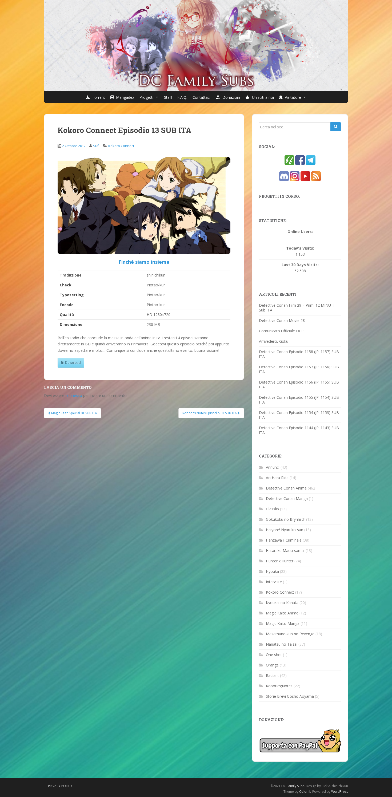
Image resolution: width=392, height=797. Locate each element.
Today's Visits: (300, 248)
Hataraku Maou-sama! (285, 550)
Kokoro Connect (121, 145)
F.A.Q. (182, 97)
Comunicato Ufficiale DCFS (282, 330)
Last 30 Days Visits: (300, 264)
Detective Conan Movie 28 (282, 320)
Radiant (272, 675)
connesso (73, 395)
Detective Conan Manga (287, 498)
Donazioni (230, 97)
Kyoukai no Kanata (282, 602)
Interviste (274, 581)
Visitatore (292, 97)
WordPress (339, 791)
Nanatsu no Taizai (281, 644)
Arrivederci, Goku (273, 341)
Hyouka (272, 571)
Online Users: (300, 231)
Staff (168, 97)
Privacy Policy (60, 786)
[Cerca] (335, 126)
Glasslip (272, 508)
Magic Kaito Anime (282, 612)
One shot (274, 654)
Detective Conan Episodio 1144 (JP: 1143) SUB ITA (299, 430)
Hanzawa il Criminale (284, 540)
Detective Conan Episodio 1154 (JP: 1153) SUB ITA (299, 415)
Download (73, 362)
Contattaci (201, 97)
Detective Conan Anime (286, 488)
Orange (272, 665)
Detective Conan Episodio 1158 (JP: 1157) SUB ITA (299, 354)
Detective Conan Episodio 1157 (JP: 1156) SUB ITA (299, 369)
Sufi (96, 145)
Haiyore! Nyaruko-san (284, 529)
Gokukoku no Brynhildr (285, 519)
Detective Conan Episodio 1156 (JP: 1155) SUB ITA (299, 384)
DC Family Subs (292, 786)
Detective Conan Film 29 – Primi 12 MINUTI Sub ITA (296, 308)
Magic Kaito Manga (282, 623)
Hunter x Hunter (279, 560)
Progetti (146, 97)
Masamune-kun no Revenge (290, 633)
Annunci (272, 467)
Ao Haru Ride (277, 477)
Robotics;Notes (279, 685)
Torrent (98, 97)
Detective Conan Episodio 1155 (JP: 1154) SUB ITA (299, 400)
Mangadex (124, 97)
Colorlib (305, 791)
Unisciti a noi (262, 97)
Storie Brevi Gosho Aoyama (290, 696)
